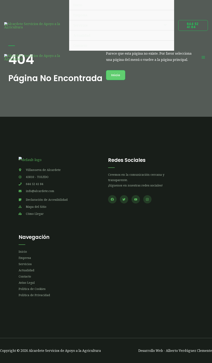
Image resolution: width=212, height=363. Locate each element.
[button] (193, 25)
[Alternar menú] (164, 25)
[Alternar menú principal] (203, 57)
